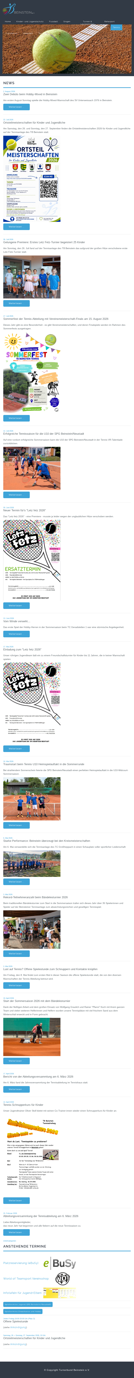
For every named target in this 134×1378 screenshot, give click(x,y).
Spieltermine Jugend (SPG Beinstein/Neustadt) (28, 1304)
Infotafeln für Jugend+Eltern (23, 1292)
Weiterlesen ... (17, 107)
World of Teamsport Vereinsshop (29, 1278)
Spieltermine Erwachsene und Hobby (23, 1311)
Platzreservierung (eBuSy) (23, 1263)
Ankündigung (18, 1327)
